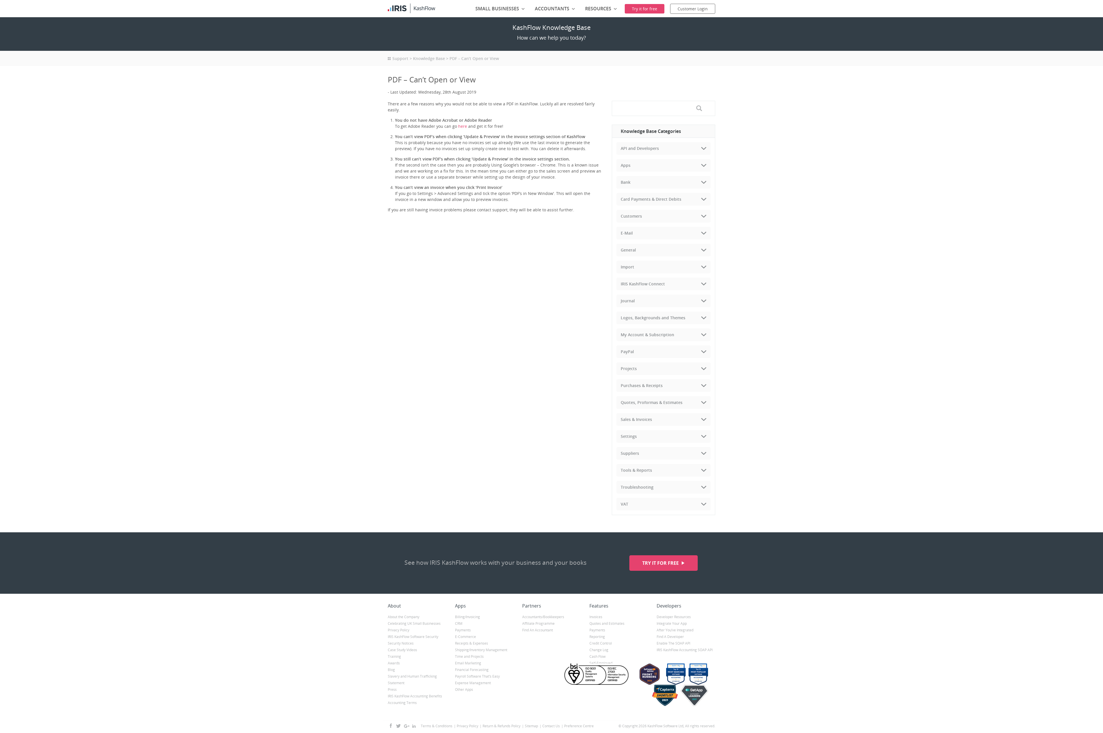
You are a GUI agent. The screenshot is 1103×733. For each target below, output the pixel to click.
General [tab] (628, 250)
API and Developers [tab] (640, 148)
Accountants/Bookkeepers (543, 616)
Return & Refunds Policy (501, 726)
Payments (463, 630)
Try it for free (661, 563)
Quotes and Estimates (606, 623)
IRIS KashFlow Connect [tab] (643, 284)
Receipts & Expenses (471, 643)
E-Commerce (465, 636)
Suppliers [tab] (630, 453)
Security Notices (401, 643)
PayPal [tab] (627, 351)
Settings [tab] (629, 436)
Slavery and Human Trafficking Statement (412, 679)
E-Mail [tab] (627, 233)
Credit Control (600, 643)
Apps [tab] (625, 165)
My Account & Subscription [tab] (647, 334)
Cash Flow (597, 656)
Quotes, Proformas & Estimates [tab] (651, 402)
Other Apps (464, 689)
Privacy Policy (398, 630)
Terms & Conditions (436, 726)
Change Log (598, 649)
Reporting (597, 636)
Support (400, 58)
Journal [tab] (628, 300)
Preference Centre (579, 726)
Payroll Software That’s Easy (477, 676)
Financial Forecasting (472, 669)
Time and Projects (469, 656)
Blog (391, 669)
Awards (394, 663)
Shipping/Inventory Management (481, 649)
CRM (458, 623)
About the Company (403, 616)
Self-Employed (600, 663)
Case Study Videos (402, 649)
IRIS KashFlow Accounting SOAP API (685, 649)
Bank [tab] (625, 182)
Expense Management (473, 682)
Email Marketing (468, 663)
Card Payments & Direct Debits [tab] (651, 199)
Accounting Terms (402, 702)
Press (392, 689)
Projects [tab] (629, 368)
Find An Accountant (537, 630)
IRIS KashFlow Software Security (413, 636)
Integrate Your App (672, 623)
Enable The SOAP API (673, 643)
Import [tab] (627, 267)
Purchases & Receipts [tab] (642, 385)
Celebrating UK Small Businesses (414, 623)
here (462, 126)
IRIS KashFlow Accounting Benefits (415, 696)
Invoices (595, 616)
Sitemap (531, 726)
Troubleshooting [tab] (637, 487)
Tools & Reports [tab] (636, 470)
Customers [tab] (631, 216)
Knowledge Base (429, 58)
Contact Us (551, 726)
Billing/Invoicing (467, 616)
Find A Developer (670, 636)
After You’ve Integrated (675, 630)
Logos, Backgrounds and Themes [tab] (653, 317)
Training (394, 656)
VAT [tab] (624, 504)
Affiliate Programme (538, 623)
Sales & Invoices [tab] (636, 419)
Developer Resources (674, 616)
